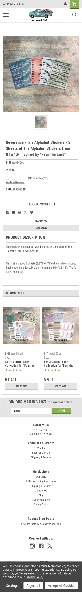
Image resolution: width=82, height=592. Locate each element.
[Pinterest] (31, 212)
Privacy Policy (41, 504)
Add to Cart (21, 386)
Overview (41, 221)
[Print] (19, 212)
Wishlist (41, 448)
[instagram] (32, 546)
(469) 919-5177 (15, 3)
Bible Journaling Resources (41, 481)
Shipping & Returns (41, 457)
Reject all (33, 585)
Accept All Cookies (61, 585)
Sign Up (46, 452)
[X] (25, 212)
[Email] (13, 212)
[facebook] (41, 546)
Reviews (41, 228)
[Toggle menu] (6, 15)
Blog (41, 495)
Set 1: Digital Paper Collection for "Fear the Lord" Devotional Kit (20, 364)
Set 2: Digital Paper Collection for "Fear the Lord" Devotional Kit (58, 364)
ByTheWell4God (14, 353)
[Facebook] (7, 212)
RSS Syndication (41, 499)
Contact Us (41, 490)
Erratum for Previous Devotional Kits (41, 524)
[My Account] (65, 3)
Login (35, 452)
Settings (12, 585)
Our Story (41, 477)
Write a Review (15, 182)
